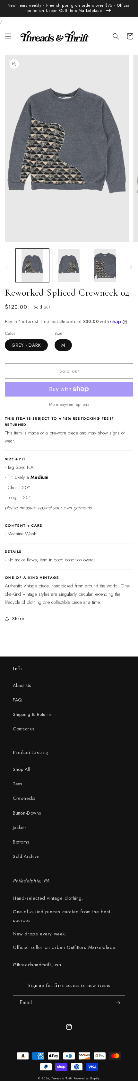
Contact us (23, 729)
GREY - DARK (26, 345)
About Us (22, 685)
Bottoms (21, 842)
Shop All (21, 769)
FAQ (17, 700)
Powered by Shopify (86, 1078)
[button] (8, 36)
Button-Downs (27, 813)
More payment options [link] (69, 404)
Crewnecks (24, 798)
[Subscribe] (118, 1002)
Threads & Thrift (62, 1078)
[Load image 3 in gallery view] (105, 265)
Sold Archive (26, 856)
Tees (17, 784)
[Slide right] (131, 267)
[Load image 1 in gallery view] (32, 265)
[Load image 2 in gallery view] (69, 265)
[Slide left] (7, 267)
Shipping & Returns (32, 714)
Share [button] (18, 618)
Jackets (19, 827)
